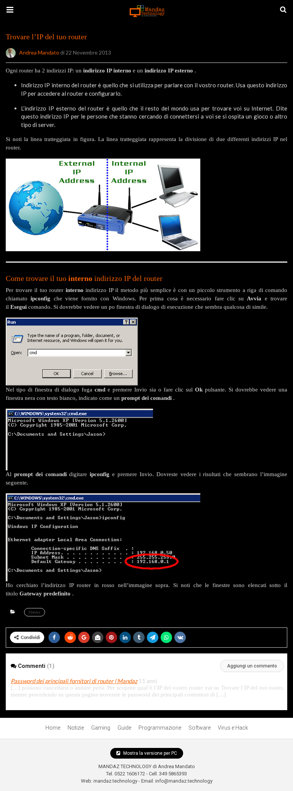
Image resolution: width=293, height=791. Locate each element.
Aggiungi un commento (252, 666)
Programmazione (159, 728)
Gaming (100, 728)
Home (52, 728)
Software (199, 728)
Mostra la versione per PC (149, 753)
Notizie (76, 728)
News (34, 612)
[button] (10, 10)
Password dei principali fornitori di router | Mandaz (74, 680)
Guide (124, 728)
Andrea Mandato (39, 52)
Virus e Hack (233, 728)
